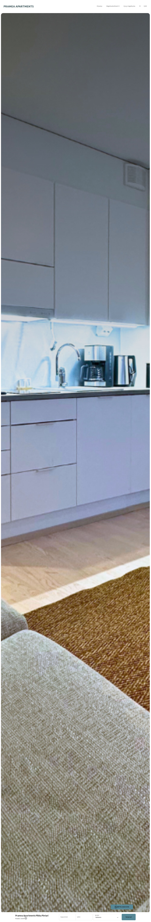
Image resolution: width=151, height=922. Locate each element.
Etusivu (99, 6)
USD (145, 6)
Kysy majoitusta (129, 6)
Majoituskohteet (112, 6)
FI (140, 6)
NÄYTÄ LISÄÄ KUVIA (123, 907)
